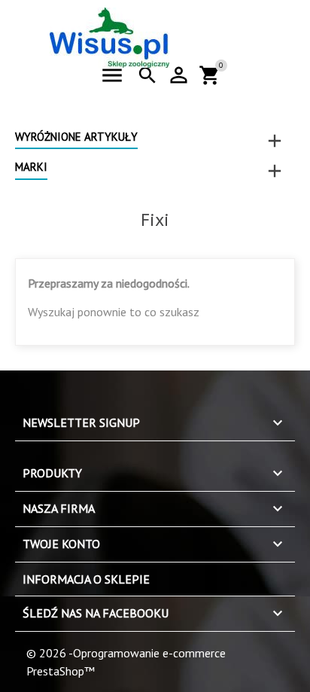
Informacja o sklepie (86, 579)
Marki (31, 167)
